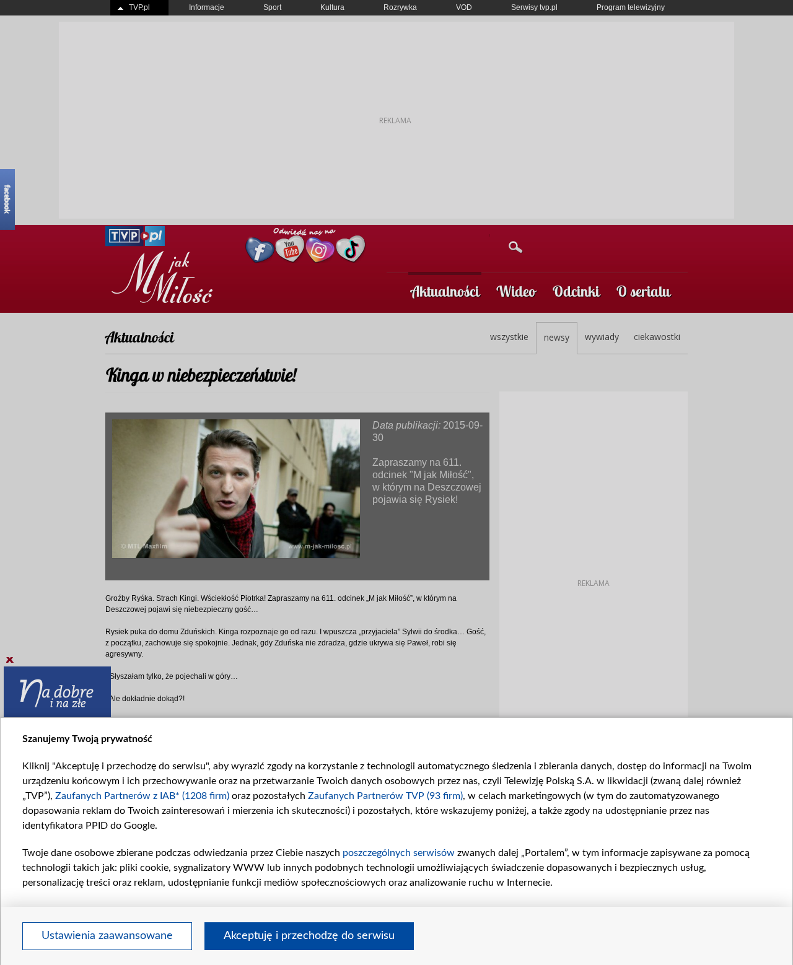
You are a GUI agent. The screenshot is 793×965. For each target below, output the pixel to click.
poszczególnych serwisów (399, 853)
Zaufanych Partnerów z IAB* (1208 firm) (142, 796)
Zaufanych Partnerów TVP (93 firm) (385, 796)
